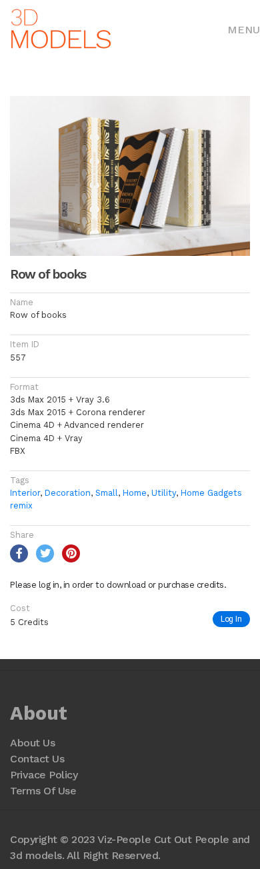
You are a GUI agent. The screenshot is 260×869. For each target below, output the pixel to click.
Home (135, 493)
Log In (231, 619)
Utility (163, 493)
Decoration (68, 493)
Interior (25, 493)
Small (106, 493)
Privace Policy (43, 774)
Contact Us (37, 758)
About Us (32, 742)
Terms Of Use (43, 790)
